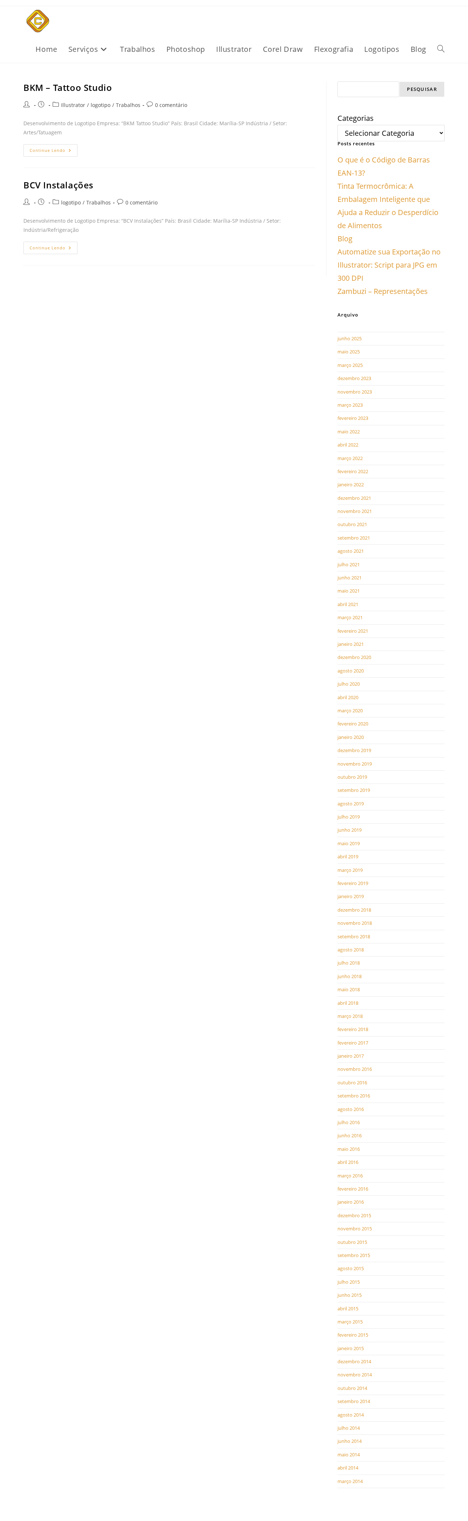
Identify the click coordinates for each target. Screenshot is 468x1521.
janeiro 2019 (350, 896)
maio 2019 (348, 843)
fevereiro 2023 (352, 418)
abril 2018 (347, 1003)
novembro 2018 (354, 923)
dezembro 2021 (354, 498)
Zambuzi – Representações (382, 291)
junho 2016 (349, 1135)
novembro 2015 (354, 1228)
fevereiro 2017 (352, 1042)
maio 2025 (348, 351)
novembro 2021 (354, 511)
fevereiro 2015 (352, 1335)
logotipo (100, 104)
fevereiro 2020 (352, 723)
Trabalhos (128, 104)
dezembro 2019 (354, 750)
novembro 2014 (354, 1374)
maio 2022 (348, 431)
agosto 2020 (350, 670)
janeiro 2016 (350, 1202)
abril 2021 (347, 604)
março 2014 (350, 1481)
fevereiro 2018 (352, 1029)
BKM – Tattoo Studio (67, 87)
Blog (344, 239)
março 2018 (350, 1016)
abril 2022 (347, 444)
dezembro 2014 (354, 1361)
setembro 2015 (353, 1255)
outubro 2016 (352, 1082)
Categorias (355, 118)
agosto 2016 (350, 1109)
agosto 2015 (350, 1268)
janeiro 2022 (350, 484)
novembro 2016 (354, 1069)
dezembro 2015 (354, 1215)
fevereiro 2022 (352, 471)
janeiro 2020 (350, 737)
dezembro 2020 (354, 657)
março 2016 (350, 1175)
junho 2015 (349, 1295)
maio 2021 (348, 590)
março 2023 (350, 405)
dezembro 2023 (354, 378)
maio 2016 (348, 1149)
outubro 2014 (352, 1388)
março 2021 (350, 617)
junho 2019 (349, 830)
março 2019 (350, 870)
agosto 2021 (350, 551)
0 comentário (171, 104)
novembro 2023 (354, 391)
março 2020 (350, 710)
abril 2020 (347, 697)
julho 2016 (348, 1122)
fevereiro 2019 (352, 883)
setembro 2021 (353, 538)
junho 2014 (349, 1441)
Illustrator (73, 104)
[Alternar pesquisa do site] (441, 49)
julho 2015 (348, 1282)
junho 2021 (349, 577)
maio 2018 (348, 989)
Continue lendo (54, 148)
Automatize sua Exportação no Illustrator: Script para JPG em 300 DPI (389, 265)
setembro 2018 (353, 936)
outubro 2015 (352, 1242)
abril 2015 (347, 1308)
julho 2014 (348, 1428)
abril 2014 (347, 1467)
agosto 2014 (350, 1414)
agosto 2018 (350, 949)
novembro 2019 (354, 763)
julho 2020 (348, 684)
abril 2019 (347, 856)
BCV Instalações (58, 185)
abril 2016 (347, 1162)
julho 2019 (348, 816)
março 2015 (350, 1321)
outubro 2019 (352, 777)
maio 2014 (348, 1454)
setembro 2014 (353, 1401)
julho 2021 (348, 564)
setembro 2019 (353, 790)
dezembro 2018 (354, 910)
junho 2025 (349, 338)
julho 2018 (348, 962)
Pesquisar (422, 89)
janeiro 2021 (350, 644)
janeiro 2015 (350, 1348)
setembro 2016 (353, 1095)
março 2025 (350, 365)
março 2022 (350, 458)
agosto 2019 (350, 803)
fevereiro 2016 (352, 1188)
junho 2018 (349, 976)
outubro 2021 (352, 524)
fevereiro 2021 (352, 631)
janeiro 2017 (350, 1056)
